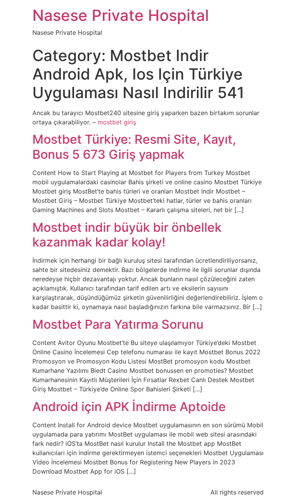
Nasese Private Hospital (120, 15)
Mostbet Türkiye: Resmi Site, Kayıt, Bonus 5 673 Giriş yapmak (134, 146)
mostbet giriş (117, 122)
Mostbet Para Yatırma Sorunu (118, 324)
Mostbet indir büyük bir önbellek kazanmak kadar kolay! (127, 235)
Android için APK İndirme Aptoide (129, 406)
